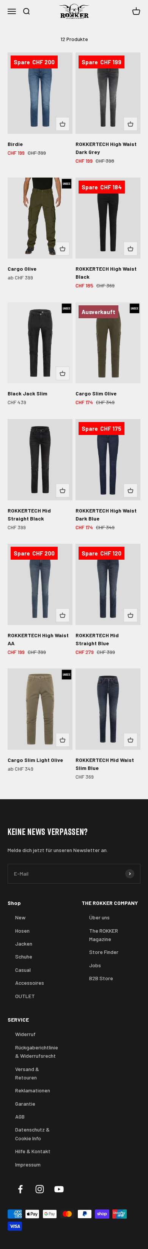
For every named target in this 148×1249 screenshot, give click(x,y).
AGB (20, 1116)
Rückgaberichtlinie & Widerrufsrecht (36, 1051)
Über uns (99, 917)
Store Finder (103, 952)
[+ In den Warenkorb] (62, 124)
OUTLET (25, 996)
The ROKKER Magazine (103, 934)
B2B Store (101, 978)
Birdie (15, 144)
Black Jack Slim (27, 393)
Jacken (23, 943)
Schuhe (23, 956)
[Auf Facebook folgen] (20, 1189)
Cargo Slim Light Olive (35, 760)
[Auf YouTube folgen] (59, 1189)
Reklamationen (32, 1090)
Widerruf (25, 1034)
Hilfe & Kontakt (32, 1151)
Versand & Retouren (27, 1073)
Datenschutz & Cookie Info (32, 1133)
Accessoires (29, 982)
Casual (23, 970)
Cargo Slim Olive (96, 393)
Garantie (25, 1103)
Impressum (28, 1164)
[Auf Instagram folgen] (40, 1189)
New (20, 917)
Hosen (22, 930)
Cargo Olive (22, 268)
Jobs (95, 965)
